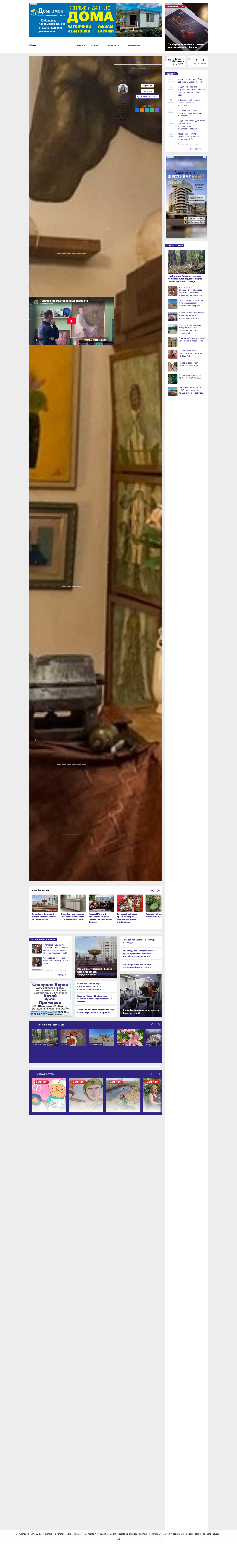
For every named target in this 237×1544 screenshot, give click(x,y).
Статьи (131, 60)
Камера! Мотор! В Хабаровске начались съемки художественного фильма (94, 1139)
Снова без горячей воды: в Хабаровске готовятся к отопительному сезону (89, 1127)
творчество (147, 85)
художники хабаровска (147, 96)
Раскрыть (123, 122)
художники (147, 91)
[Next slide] (158, 1031)
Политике (153, 1534)
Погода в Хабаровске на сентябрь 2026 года (139, 1081)
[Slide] (59, 323)
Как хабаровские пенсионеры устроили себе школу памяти (137, 1106)
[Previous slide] (152, 1031)
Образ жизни (142, 60)
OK (118, 1539)
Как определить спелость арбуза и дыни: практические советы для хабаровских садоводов (139, 1094)
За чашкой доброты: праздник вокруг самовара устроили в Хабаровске (95, 1151)
